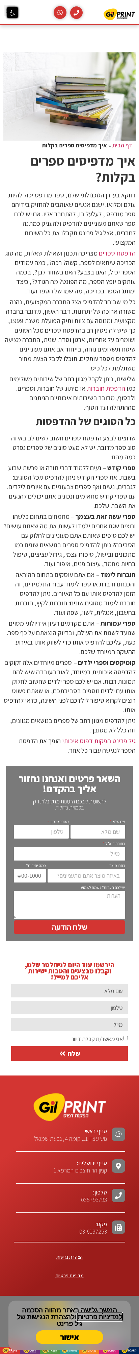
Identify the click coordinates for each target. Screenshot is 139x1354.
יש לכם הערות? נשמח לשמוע (103, 887)
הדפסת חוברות (106, 388)
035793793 (94, 1200)
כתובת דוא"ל (115, 843)
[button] (12, 12)
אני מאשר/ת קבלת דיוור (97, 1039)
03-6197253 (93, 1227)
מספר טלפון (59, 821)
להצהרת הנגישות (50, 1317)
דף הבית (122, 145)
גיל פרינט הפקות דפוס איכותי (99, 740)
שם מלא (118, 821)
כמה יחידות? (36, 865)
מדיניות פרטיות (69, 1276)
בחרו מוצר (117, 865)
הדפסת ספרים (117, 253)
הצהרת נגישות (69, 1257)
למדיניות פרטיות (100, 1317)
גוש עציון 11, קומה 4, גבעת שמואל (70, 1134)
